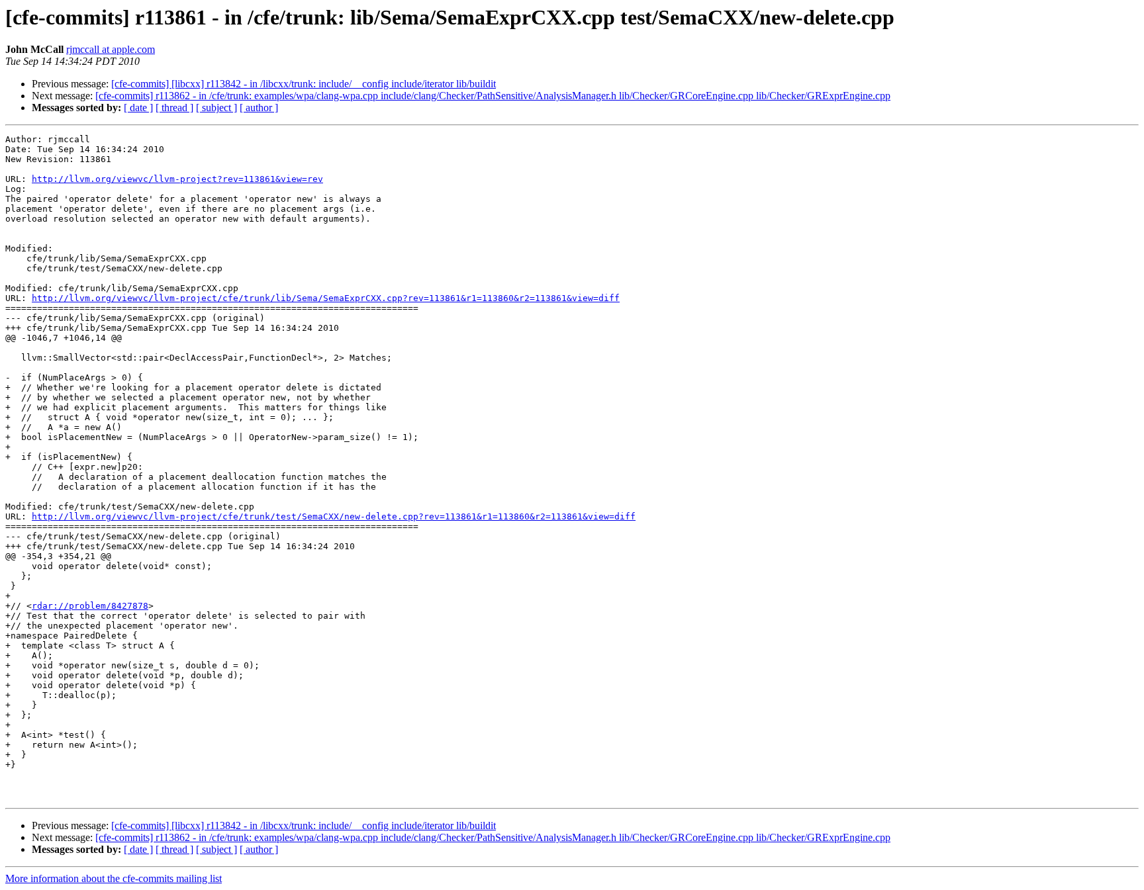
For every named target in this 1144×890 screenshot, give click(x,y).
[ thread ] (174, 107)
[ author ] (259, 107)
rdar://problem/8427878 (90, 606)
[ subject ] (216, 107)
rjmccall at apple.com (110, 49)
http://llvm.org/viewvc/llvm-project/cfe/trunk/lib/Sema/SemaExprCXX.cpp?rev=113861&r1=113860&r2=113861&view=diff (326, 298)
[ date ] (138, 107)
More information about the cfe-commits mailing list (113, 878)
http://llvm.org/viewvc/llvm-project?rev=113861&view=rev (177, 179)
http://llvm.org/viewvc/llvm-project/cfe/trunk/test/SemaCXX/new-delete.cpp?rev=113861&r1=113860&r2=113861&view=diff (334, 516)
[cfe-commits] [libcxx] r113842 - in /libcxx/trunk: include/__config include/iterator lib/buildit (303, 83)
